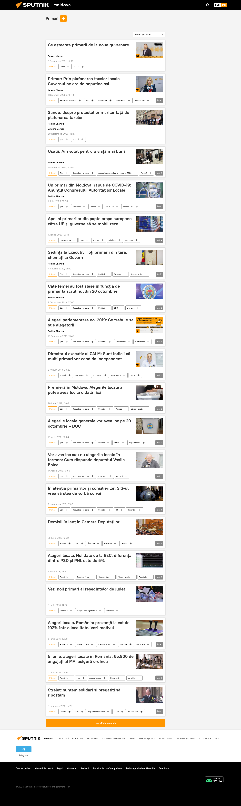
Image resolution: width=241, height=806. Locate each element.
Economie (102, 100)
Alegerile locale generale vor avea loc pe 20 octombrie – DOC (89, 423)
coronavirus (128, 206)
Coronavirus (65, 240)
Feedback (164, 768)
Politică (76, 139)
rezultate (123, 644)
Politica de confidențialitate (107, 768)
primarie (130, 308)
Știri (87, 100)
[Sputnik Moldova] (33, 9)
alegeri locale (137, 409)
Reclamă (84, 768)
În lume (96, 240)
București (140, 644)
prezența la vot (104, 644)
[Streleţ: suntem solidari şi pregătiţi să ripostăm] (149, 695)
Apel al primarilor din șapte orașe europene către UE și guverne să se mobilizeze (90, 221)
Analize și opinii (185, 738)
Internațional (147, 738)
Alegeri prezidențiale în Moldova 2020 (114, 173)
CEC (116, 308)
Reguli (60, 768)
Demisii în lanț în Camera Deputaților (84, 521)
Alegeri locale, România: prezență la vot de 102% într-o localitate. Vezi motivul (89, 625)
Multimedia (140, 341)
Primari (52, 18)
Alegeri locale (124, 577)
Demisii (124, 543)
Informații (102, 476)
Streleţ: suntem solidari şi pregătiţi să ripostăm (84, 692)
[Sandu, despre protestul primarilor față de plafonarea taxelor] (149, 117)
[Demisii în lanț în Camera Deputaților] (149, 527)
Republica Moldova (68, 100)
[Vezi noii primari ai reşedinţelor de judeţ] (149, 594)
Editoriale (205, 738)
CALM (76, 66)
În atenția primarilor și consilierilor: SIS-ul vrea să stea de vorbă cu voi (88, 491)
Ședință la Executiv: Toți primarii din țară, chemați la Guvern (87, 255)
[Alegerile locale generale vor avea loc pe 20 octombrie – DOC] (149, 426)
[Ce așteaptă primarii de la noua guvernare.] (149, 50)
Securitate (132, 510)
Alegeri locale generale (87, 610)
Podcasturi (121, 100)
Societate (77, 206)
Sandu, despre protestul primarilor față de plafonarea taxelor (88, 115)
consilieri (132, 678)
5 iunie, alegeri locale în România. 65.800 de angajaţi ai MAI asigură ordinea (91, 659)
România (108, 543)
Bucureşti (114, 678)
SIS (117, 510)
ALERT (117, 442)
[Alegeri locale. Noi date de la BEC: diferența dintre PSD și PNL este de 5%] (149, 560)
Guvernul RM (136, 274)
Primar (93, 206)
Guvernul (118, 274)
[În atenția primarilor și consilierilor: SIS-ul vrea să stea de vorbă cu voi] (149, 493)
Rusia (132, 738)
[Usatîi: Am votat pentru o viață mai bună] (149, 156)
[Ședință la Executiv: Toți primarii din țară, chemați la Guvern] (149, 257)
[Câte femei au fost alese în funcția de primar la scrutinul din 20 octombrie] (149, 291)
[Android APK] (214, 780)
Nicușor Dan (103, 577)
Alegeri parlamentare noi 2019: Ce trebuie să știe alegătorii (91, 322)
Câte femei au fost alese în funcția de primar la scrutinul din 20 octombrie (84, 289)
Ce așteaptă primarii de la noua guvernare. (89, 45)
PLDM (116, 711)
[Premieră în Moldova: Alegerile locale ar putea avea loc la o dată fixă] (149, 392)
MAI (78, 678)
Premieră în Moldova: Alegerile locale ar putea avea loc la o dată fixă (86, 390)
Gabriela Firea (83, 577)
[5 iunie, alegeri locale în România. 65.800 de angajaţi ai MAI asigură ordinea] (149, 661)
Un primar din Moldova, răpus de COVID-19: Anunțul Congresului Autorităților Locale (89, 187)
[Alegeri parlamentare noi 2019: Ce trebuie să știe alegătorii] (149, 325)
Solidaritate (133, 711)
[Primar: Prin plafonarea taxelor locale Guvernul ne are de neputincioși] (149, 84)
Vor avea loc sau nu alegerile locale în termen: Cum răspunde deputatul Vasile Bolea (86, 459)
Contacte (72, 768)
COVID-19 (109, 206)
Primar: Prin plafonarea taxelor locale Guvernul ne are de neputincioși (84, 81)
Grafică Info (121, 341)
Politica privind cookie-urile (140, 768)
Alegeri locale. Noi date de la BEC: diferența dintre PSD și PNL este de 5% (89, 558)
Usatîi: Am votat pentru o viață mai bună (87, 151)
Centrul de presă (44, 768)
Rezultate (143, 577)
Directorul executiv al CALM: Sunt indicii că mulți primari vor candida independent (89, 356)
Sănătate (112, 240)
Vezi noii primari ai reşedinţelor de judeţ (86, 589)
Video (62, 66)
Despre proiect (23, 768)
